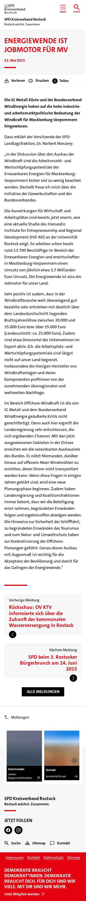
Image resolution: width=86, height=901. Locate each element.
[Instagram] (18, 830)
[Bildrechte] (37, 760)
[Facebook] (8, 830)
